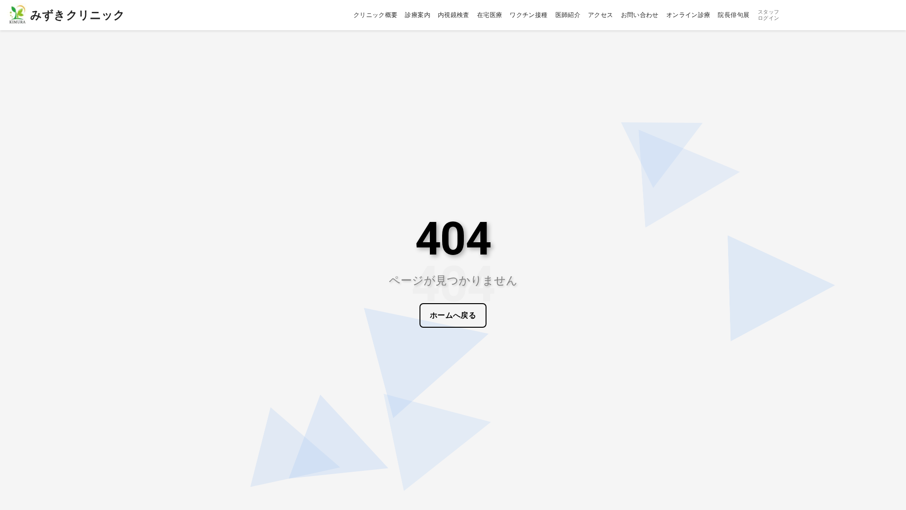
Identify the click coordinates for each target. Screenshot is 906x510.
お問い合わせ (640, 14)
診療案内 (417, 14)
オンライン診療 (688, 14)
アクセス (600, 14)
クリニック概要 (375, 14)
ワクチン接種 (528, 14)
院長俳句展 (733, 14)
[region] (453, 255)
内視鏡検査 (454, 14)
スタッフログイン (768, 15)
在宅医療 (490, 14)
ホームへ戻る (453, 315)
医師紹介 (568, 14)
